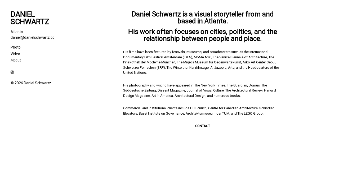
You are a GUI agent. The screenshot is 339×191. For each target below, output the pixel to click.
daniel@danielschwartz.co (33, 37)
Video (15, 54)
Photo (16, 47)
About (16, 60)
